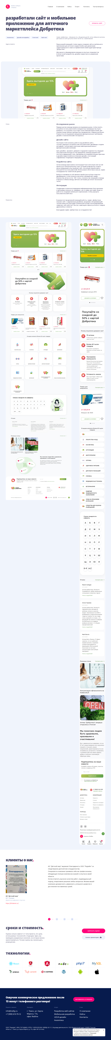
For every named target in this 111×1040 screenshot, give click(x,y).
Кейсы (70, 6)
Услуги (77, 6)
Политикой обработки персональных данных (85, 1034)
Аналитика (59, 1020)
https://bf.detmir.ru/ (12, 903)
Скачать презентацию (92, 937)
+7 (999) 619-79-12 (13, 1014)
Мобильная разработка (64, 1014)
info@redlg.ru (12, 1011)
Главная (50, 6)
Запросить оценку (94, 931)
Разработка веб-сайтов (64, 1011)
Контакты (86, 6)
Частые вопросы (98, 6)
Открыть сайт (97, 23)
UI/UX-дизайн (60, 1017)
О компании (60, 6)
